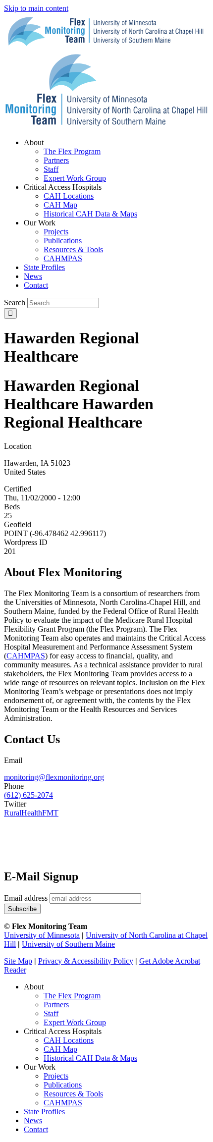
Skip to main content (36, 8)
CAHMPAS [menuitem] (63, 258)
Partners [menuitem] (56, 160)
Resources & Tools (73, 1093)
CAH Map (60, 1049)
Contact (36, 1129)
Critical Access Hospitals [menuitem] (63, 187)
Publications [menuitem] (63, 240)
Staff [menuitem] (51, 169)
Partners (56, 1004)
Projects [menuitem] (56, 231)
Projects (56, 1076)
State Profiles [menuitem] (44, 267)
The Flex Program (72, 995)
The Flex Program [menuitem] (72, 151)
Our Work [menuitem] (39, 222)
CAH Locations (69, 1040)
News (33, 1120)
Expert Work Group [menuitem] (75, 178)
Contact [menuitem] (36, 285)
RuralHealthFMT (31, 813)
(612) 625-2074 (28, 795)
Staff (51, 1013)
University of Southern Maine (68, 944)
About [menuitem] (34, 142)
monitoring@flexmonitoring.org (54, 777)
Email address (26, 898)
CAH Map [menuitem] (60, 205)
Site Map (18, 961)
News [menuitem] (33, 276)
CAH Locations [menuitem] (69, 196)
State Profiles (44, 1111)
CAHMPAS (63, 1102)
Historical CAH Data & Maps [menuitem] (90, 214)
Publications (63, 1085)
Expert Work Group (75, 1022)
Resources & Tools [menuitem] (73, 249)
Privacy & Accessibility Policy (85, 961)
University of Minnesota (42, 935)
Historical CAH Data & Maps (90, 1058)
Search (14, 302)
